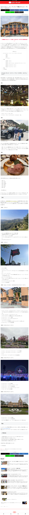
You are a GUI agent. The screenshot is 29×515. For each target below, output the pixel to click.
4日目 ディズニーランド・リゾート (11, 64)
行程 (4, 59)
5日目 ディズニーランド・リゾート (11, 65)
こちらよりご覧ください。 (7, 428)
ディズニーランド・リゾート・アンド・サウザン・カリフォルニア (13, 53)
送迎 (6, 55)
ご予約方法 (5, 69)
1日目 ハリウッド (8, 60)
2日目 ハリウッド (8, 61)
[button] (19, 12)
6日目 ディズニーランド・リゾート (11, 66)
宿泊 (6, 54)
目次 (13, 51)
